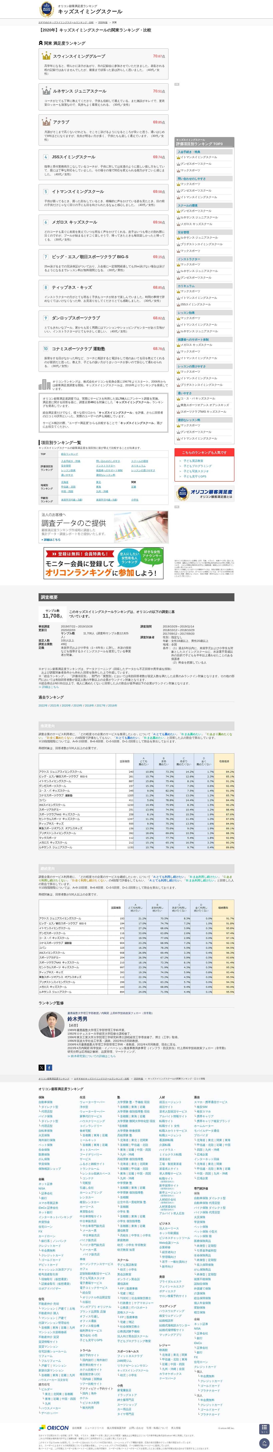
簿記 (131, 1293)
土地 (72, 1308)
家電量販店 (124, 1390)
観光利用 (88, 1407)
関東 (184, 1354)
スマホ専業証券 (48, 1202)
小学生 (134, 499)
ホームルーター (204, 1125)
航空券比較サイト (91, 1364)
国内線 (87, 1379)
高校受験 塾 (124, 1135)
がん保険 (44, 1159)
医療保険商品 (202, 1241)
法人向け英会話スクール (132, 1336)
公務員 (124, 1307)
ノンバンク (60, 1241)
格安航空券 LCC (90, 1374)
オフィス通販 (88, 1321)
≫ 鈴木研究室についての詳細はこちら (92, 1056)
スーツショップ (127, 1404)
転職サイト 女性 (169, 1125)
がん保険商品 (202, 1269)
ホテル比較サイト (91, 1369)
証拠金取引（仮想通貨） (56, 1283)
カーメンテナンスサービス (96, 1264)
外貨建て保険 (202, 1288)
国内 (85, 1393)
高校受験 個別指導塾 (130, 1159)
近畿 (133, 486)
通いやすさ (67, 475)
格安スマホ (204, 1111)
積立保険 (199, 1312)
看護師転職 (166, 1140)
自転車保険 (46, 1130)
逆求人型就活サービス (173, 1111)
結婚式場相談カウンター (174, 1325)
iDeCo (198, 1343)
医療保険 (44, 1154)
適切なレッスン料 (105, 475)
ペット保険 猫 (203, 1236)
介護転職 (164, 1144)
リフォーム (46, 1356)
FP (122, 1288)
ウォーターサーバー (92, 1102)
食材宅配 (85, 1130)
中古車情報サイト (91, 1216)
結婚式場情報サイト (171, 1330)
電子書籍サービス (91, 1283)
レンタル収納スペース (97, 1173)
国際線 (98, 1379)
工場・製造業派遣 (170, 1163)
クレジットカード (50, 1245)
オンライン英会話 (128, 1279)
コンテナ (88, 1178)
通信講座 (123, 1283)
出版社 (87, 1302)
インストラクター (105, 465)
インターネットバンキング (55, 1217)
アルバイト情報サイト (173, 1116)
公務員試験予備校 (128, 1331)
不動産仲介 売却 (49, 1303)
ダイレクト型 (49, 1106)
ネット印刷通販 (169, 1233)
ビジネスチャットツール (174, 1238)
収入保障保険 (205, 1264)
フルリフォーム (51, 1360)
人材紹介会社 (167, 1201)
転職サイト (166, 1121)
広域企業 (202, 1154)
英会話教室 (124, 1274)
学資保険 (44, 1163)
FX (40, 1231)
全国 (181, 1369)
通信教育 (123, 1230)
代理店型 (47, 1111)
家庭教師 (123, 1240)
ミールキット (88, 1140)
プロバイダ (201, 1135)
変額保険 (199, 1307)
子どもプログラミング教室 (134, 1341)
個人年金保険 (202, 1303)
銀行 (44, 1198)
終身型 (201, 1245)
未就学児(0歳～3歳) (71, 499)
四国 (199, 1149)
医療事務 (132, 1288)
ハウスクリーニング (92, 1121)
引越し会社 (87, 1187)
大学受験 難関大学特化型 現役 (136, 1121)
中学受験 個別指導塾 (130, 1192)
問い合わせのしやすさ (108, 461)
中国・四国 (67, 491)
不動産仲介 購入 (49, 1313)
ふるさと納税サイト (92, 1163)
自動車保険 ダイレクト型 (210, 1198)
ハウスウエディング (171, 1311)
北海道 (64, 482)
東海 (98, 486)
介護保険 (199, 1293)
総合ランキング (69, 454)
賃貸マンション (48, 1346)
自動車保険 (46, 1102)
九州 (72, 1327)
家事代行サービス (91, 1116)
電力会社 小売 (88, 1335)
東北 (98, 482)
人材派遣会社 (167, 1208)
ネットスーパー (89, 1149)
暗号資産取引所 (48, 1274)
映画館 (163, 1350)
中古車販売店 (88, 1221)
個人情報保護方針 (116, 1428)
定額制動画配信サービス (95, 1273)
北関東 (57, 1394)
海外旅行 (102, 1360)
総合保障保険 (202, 1298)
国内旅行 (88, 1360)
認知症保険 (201, 1283)
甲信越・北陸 (68, 486)
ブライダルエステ (170, 1281)
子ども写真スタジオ (196, 471)
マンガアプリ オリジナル (95, 1306)
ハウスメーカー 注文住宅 (53, 1379)
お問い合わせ (136, 1428)
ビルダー (47, 1389)
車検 (82, 1259)
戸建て (62, 1308)
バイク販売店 (88, 1240)
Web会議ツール (169, 1242)
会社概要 (77, 1428)
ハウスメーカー (51, 1408)
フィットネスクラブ (129, 1356)
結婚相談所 (166, 1320)
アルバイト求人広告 (171, 1213)
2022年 (43, 705)
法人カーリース (169, 1228)
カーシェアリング (91, 1192)
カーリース (87, 1206)
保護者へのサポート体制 (109, 470)
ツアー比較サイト (91, 1383)
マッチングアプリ (170, 1334)
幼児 (123, 1269)
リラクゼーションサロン (132, 1365)
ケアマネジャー (144, 1303)
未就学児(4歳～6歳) (106, 499)
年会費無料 (48, 1250)
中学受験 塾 (124, 1182)
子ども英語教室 (193, 460)
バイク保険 (46, 1116)
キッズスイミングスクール (132, 1370)
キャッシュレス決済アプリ (55, 1269)
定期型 (212, 1245)
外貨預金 (44, 1222)
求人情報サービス (170, 1173)
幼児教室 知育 (126, 1249)
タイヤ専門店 (125, 1414)
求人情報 (176, 1428)
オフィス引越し (89, 1316)
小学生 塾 (123, 1211)
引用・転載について (157, 1428)
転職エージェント (170, 1135)
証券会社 (47, 1193)
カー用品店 (124, 1409)
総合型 (87, 1292)
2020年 (66, 705)
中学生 (135, 1235)
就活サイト (166, 1106)
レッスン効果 (68, 470)
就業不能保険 (202, 1279)
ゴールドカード (51, 1260)
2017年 (101, 705)
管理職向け (169, 1257)
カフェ (84, 1268)
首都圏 (45, 1327)
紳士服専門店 (125, 1399)
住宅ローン (46, 1226)
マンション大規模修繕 (53, 1332)
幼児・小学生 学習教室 (131, 1245)
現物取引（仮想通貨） (55, 1279)
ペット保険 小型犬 (205, 1231)
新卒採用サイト (169, 1187)
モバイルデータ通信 (206, 1130)
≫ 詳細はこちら (49, 686)
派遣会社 (164, 1159)
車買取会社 (87, 1211)
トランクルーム (89, 1168)
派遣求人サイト (169, 1168)
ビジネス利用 (91, 1402)
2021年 (54, 705)
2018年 (89, 705)
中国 (227, 1144)
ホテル (84, 1398)
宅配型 (87, 1182)
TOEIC (124, 1298)
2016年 (112, 705)
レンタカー (87, 1197)
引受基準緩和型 (206, 1250)
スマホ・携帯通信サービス (211, 1102)
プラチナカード (210, 1390)
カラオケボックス (170, 1373)
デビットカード (48, 1264)
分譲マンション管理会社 (54, 1322)
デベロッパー (49, 1413)
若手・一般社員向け (174, 1261)
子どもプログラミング (198, 466)
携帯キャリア (205, 1116)
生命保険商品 (202, 1255)
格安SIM (202, 1106)
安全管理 (66, 465)
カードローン (47, 1236)
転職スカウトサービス (173, 1130)
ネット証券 (46, 1183)
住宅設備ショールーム (53, 1351)
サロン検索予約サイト (173, 1296)
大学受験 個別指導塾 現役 (133, 1111)
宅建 (123, 1293)
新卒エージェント (170, 1194)
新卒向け (167, 1266)
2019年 (78, 705)
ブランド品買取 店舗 (93, 1311)
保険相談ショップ (50, 1168)
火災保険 (44, 1135)
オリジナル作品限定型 (97, 1297)
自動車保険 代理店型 (207, 1202)
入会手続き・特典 (70, 461)
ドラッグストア (127, 1395)
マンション (48, 1308)
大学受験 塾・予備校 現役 (133, 1102)
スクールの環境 (139, 461)
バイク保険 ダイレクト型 (210, 1207)
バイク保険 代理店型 (207, 1212)
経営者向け (169, 1252)
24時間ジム (124, 1360)
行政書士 (125, 1303)
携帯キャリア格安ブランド (213, 1121)
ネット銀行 (46, 1212)
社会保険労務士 (141, 1298)
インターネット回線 (206, 1159)
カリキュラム (138, 465)
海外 (94, 1393)
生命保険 (44, 1149)
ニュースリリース (94, 1428)
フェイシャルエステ (171, 1286)
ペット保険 (46, 1144)
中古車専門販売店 (94, 1226)
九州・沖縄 (102, 491)
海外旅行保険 (47, 1140)
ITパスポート (139, 1307)
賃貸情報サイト (48, 1341)
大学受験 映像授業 (128, 1130)
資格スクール (125, 1312)
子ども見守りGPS (195, 476)
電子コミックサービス (94, 1287)
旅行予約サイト (89, 1355)
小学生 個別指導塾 (128, 1221)
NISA (42, 1188)
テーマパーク (167, 1378)
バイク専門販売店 (94, 1245)
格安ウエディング (170, 1315)
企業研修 (164, 1247)
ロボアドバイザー (50, 1288)
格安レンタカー (89, 1202)
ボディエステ (167, 1291)
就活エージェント (170, 1102)
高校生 (124, 1235)
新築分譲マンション (51, 1370)
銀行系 (45, 1241)
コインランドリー (91, 1125)
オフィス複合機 (89, 1325)
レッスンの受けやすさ (143, 470)
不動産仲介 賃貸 (49, 1337)
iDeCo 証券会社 (48, 1207)
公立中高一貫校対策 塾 (131, 1202)
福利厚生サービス (91, 1330)
